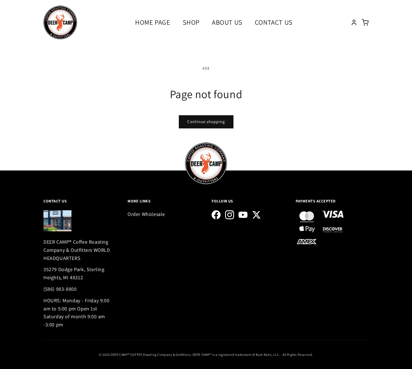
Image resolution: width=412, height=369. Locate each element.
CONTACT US (274, 22)
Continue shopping (206, 121)
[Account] (354, 22)
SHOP (191, 22)
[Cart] (365, 22)
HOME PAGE (152, 22)
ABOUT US (227, 22)
